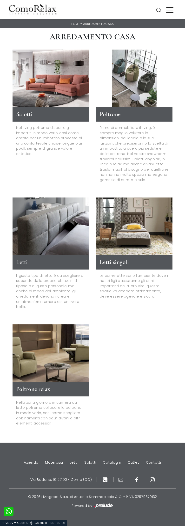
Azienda (31, 462)
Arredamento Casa (98, 24)
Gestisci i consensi (49, 522)
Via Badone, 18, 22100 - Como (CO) (61, 479)
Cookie (23, 522)
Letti (74, 462)
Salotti (90, 462)
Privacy (7, 522)
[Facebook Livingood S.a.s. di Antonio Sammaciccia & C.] (137, 479)
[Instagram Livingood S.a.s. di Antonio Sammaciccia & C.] (152, 479)
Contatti (153, 462)
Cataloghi (112, 462)
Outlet (133, 462)
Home (75, 24)
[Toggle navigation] (169, 9)
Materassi (54, 462)
